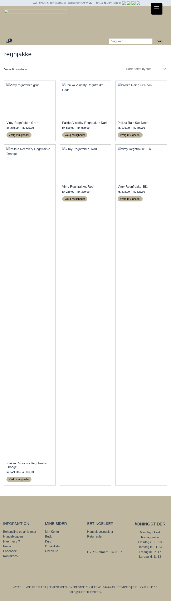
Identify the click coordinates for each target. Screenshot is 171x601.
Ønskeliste (52, 546)
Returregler (94, 536)
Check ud (51, 551)
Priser (7, 546)
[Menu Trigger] (156, 9)
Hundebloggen (13, 536)
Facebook (10, 551)
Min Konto (52, 531)
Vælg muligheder (19, 135)
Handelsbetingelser (100, 531)
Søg (159, 41)
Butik (48, 536)
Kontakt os (10, 556)
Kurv (48, 541)
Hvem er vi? (11, 541)
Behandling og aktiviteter (19, 531)
